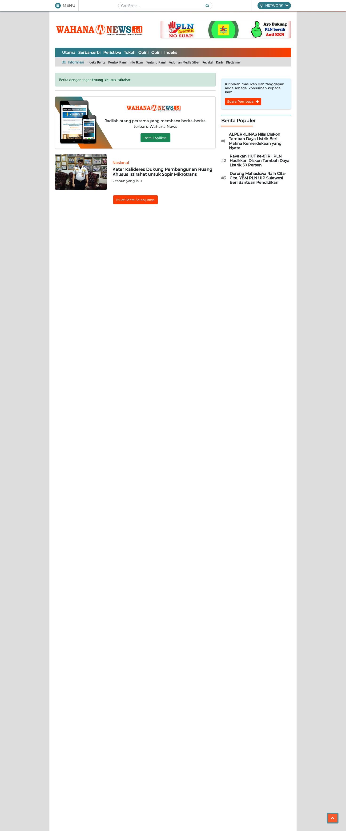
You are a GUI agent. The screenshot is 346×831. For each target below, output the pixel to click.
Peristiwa (112, 52)
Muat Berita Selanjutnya (135, 199)
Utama (69, 52)
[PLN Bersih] (226, 29)
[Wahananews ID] (102, 29)
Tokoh (130, 52)
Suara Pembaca (240, 101)
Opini (143, 52)
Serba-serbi (89, 52)
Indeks (170, 52)
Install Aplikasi (155, 137)
